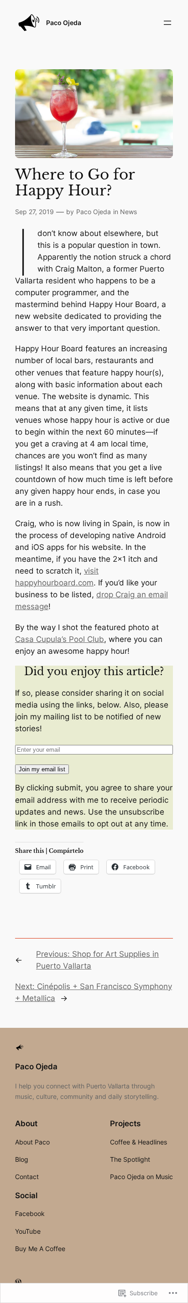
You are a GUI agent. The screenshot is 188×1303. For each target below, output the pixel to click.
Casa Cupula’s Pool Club (59, 639)
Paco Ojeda (63, 22)
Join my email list (42, 769)
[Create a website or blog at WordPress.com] (18, 1282)
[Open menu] (167, 22)
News (128, 211)
